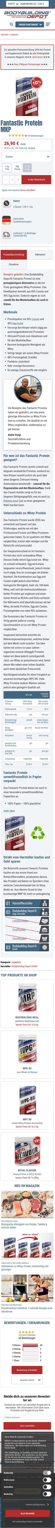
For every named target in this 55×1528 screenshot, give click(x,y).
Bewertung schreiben (27, 1370)
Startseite (5, 34)
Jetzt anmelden (27, 1425)
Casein (35, 319)
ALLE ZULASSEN (27, 1513)
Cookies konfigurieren (35, 1504)
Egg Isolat (17, 323)
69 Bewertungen (36, 135)
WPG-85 (27, 1068)
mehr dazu (9, 810)
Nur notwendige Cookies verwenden (28, 1521)
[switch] (47, 1479)
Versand (31, 148)
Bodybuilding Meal (27, 1017)
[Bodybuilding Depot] (27, 15)
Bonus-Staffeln (27, 190)
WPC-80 (27, 1119)
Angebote (14, 34)
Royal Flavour (27, 1170)
